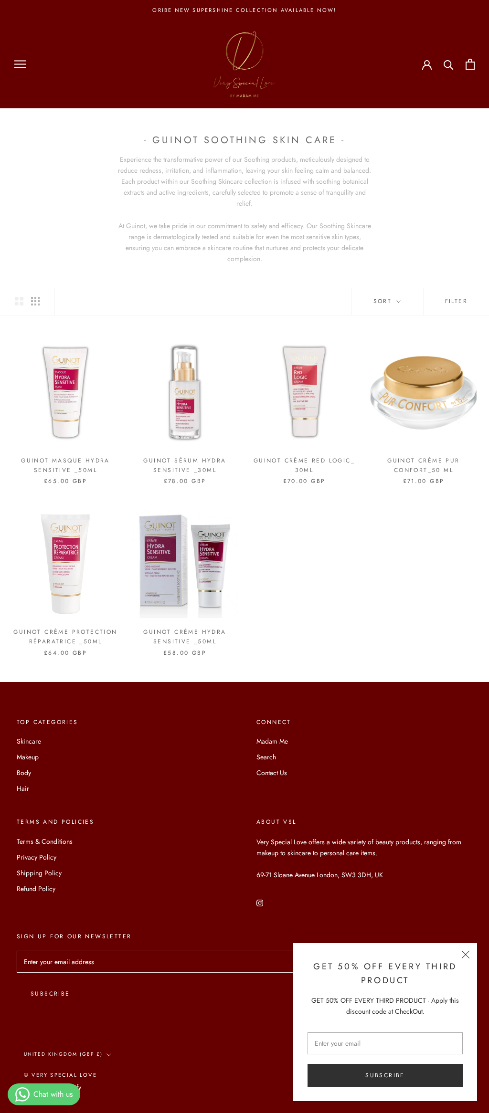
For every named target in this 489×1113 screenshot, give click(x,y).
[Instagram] (259, 902)
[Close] (465, 954)
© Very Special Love (60, 1075)
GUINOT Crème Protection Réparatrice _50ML (65, 637)
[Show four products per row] (35, 301)
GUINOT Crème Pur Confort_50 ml (423, 465)
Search (266, 757)
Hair (23, 788)
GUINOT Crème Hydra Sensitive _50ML (184, 637)
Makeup (28, 757)
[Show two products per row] (19, 301)
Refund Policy (36, 888)
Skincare (29, 741)
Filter (456, 301)
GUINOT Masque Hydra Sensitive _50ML (65, 465)
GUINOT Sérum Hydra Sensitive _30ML (184, 465)
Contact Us (271, 772)
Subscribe (385, 1075)
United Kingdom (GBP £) (63, 1054)
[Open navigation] (20, 64)
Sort (384, 301)
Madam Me (272, 741)
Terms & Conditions (45, 841)
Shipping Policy (39, 873)
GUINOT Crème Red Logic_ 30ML (304, 465)
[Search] (449, 64)
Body (24, 772)
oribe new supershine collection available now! (244, 10)
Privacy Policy (36, 857)
